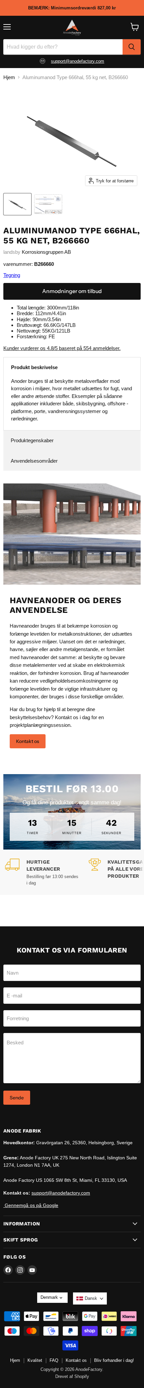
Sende (17, 1098)
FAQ (54, 1360)
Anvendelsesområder (34, 461)
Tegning (11, 275)
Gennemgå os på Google (30, 1205)
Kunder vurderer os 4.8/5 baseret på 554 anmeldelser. (62, 348)
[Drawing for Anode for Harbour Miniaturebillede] (48, 204)
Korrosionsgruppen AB (46, 252)
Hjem (9, 77)
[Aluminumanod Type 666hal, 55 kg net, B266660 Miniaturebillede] (17, 204)
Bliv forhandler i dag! (114, 1360)
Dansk (91, 1298)
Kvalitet (34, 1360)
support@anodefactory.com (77, 61)
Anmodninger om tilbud (72, 291)
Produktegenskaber (32, 440)
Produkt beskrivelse (34, 367)
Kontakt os (27, 741)
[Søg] (132, 47)
